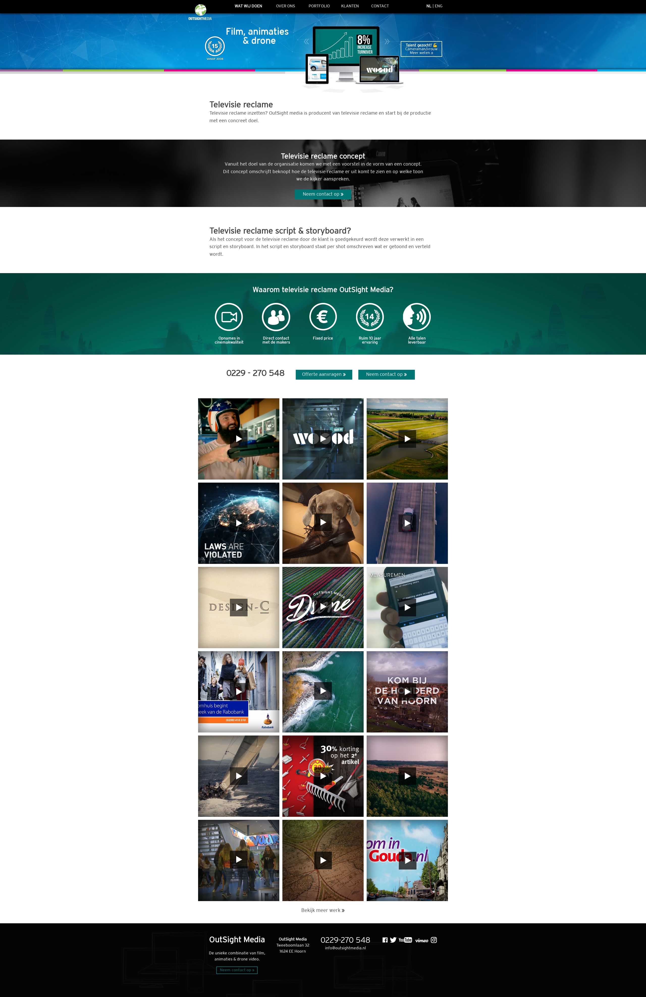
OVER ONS (285, 6)
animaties (223, 959)
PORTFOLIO (319, 6)
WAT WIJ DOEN (248, 6)
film (260, 953)
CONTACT (380, 6)
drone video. (248, 959)
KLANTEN (350, 6)
